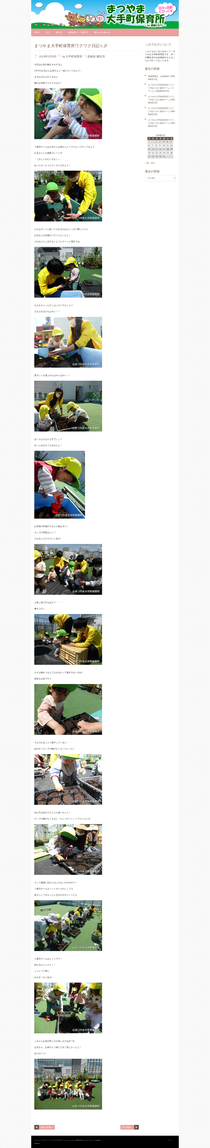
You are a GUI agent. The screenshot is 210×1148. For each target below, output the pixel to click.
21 (153, 153)
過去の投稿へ (46, 1127)
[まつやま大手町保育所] (105, 1)
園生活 (59, 32)
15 (157, 149)
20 (149, 153)
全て (48, 32)
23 (160, 153)
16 (160, 149)
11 (168, 145)
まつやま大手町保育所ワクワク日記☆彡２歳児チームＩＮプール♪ (161, 88)
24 (164, 153)
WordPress (79, 1140)
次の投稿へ (127, 1127)
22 (157, 153)
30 (160, 156)
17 (164, 149)
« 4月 (147, 163)
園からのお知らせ (102, 32)
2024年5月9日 (47, 56)
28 (153, 156)
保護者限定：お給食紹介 (159, 76)
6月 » (153, 163)
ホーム (170, 1140)
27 (149, 156)
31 (164, 156)
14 (153, 149)
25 (168, 153)
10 (164, 145)
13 (149, 149)
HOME (37, 32)
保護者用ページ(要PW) (78, 32)
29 (157, 156)
